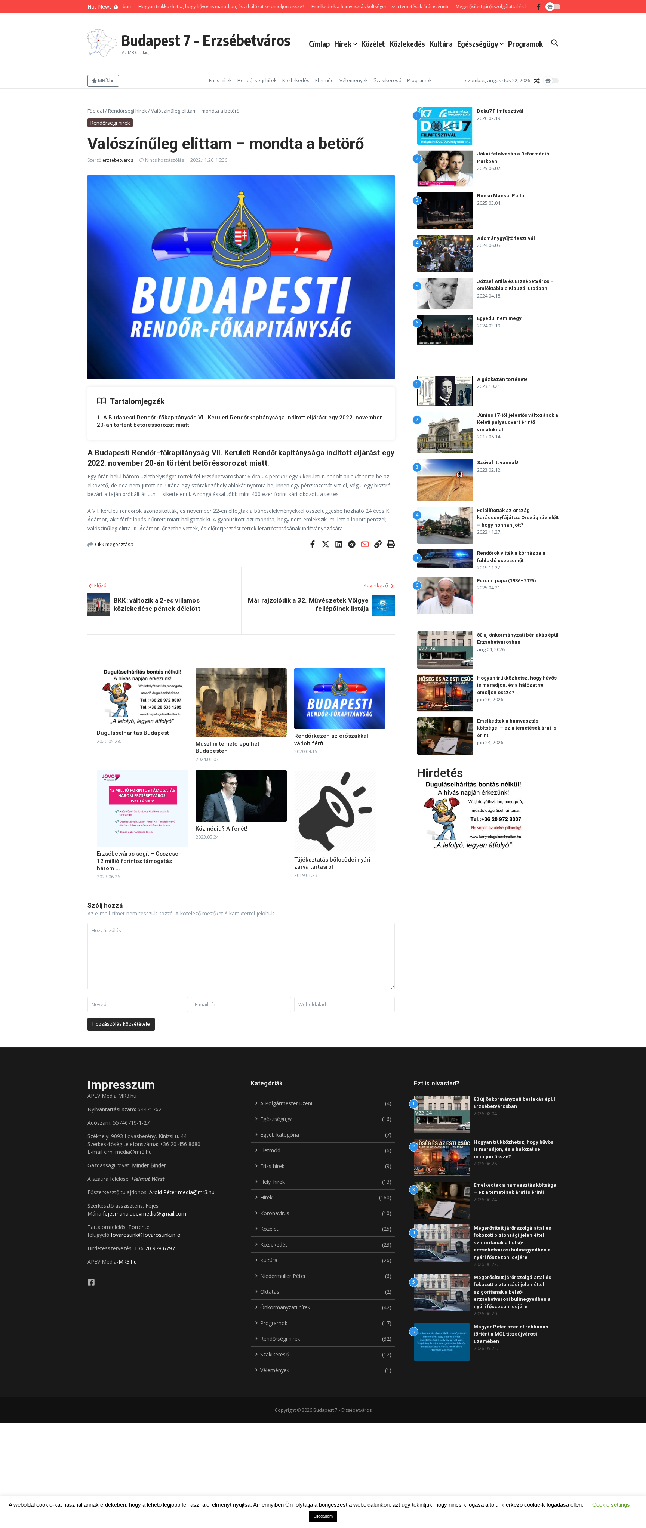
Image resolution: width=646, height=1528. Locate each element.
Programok (525, 43)
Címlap (319, 43)
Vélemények (353, 80)
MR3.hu (128, 1261)
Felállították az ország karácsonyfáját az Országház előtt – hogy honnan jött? (518, 518)
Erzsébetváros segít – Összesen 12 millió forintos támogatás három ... (139, 861)
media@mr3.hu (196, 1192)
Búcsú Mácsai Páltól (501, 195)
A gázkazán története (502, 379)
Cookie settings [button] (611, 1504)
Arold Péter (162, 1192)
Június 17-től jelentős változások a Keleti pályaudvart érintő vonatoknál (517, 422)
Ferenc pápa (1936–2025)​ (506, 580)
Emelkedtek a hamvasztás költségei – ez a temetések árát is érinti (516, 728)
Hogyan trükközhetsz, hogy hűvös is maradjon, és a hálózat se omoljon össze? (517, 685)
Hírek (342, 43)
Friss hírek (220, 80)
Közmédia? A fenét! (221, 828)
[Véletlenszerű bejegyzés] (537, 81)
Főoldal (95, 110)
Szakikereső (387, 80)
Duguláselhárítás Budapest (133, 733)
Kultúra (441, 43)
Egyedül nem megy (499, 318)
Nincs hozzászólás (164, 160)
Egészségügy (477, 43)
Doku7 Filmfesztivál (500, 111)
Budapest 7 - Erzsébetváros (205, 40)
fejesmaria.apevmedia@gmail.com (144, 1213)
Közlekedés (407, 43)
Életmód (324, 80)
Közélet (373, 43)
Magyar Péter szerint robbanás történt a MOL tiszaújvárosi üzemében (511, 1334)
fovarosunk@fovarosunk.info (146, 1234)
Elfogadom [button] (323, 1516)
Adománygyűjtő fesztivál (506, 238)
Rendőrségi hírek (257, 80)
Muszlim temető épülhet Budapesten (227, 747)
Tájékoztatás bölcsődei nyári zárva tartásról (332, 863)
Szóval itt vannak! (498, 462)
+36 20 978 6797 (154, 1248)
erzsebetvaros (117, 160)
